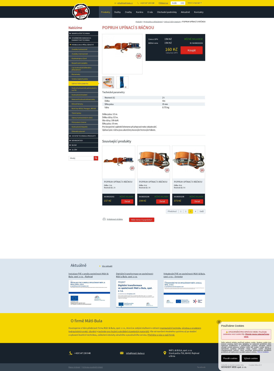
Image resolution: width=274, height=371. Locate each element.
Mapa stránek (74, 367)
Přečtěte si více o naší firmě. (161, 334)
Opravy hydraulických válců (82, 118)
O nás (150, 12)
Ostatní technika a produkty (84, 136)
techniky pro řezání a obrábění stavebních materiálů (123, 331)
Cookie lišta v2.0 (255, 365)
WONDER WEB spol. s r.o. (234, 367)
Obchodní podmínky (167, 12)
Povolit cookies (230, 358)
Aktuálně (185, 12)
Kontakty (198, 12)
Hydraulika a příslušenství (153, 22)
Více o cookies (263, 352)
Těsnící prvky (76, 113)
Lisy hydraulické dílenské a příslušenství (81, 68)
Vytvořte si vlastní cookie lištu (232, 365)
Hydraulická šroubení (79, 95)
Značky (128, 12)
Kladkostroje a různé (79, 58)
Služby (117, 12)
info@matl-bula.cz (125, 3)
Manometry (76, 74)
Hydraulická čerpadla (79, 127)
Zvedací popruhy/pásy (80, 79)
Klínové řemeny (77, 104)
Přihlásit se (163, 3)
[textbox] (81, 158)
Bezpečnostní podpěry (79, 63)
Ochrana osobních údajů (92, 367)
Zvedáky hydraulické (79, 49)
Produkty (105, 12)
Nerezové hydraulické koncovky (83, 99)
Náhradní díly (77, 140)
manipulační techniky (170, 328)
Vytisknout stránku (115, 219)
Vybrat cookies (251, 358)
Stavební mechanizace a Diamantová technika (81, 39)
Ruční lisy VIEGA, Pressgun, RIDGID (84, 108)
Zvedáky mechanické (80, 54)
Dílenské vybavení (78, 131)
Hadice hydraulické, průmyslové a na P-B (84, 89)
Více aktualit (107, 266)
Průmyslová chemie (79, 122)
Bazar (74, 145)
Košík (178, 3)
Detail (127, 201)
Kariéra (139, 12)
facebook (201, 367)
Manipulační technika (81, 33)
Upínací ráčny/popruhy (172, 22)
